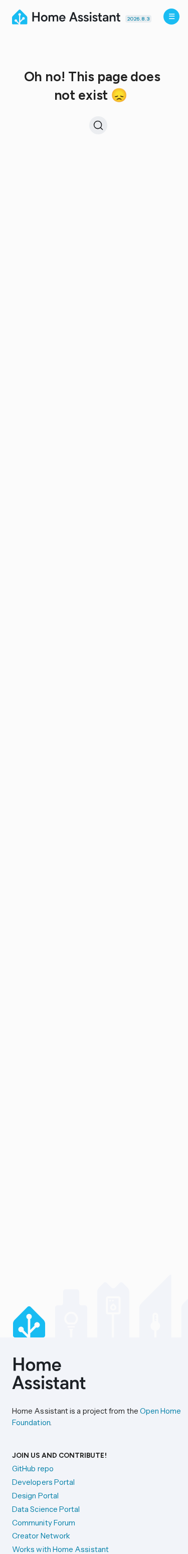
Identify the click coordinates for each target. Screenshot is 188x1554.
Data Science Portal (46, 1509)
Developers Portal (43, 1482)
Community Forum (43, 1522)
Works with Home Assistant (60, 1549)
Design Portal (35, 1495)
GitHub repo (33, 1468)
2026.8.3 (138, 19)
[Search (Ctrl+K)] (98, 125)
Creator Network (41, 1535)
